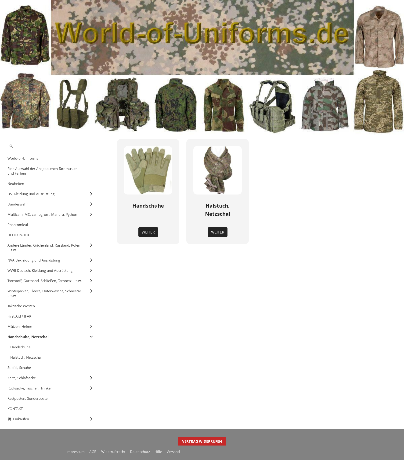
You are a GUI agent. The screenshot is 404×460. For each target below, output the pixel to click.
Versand (173, 451)
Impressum (75, 451)
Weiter (148, 232)
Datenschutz (140, 451)
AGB (93, 451)
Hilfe (158, 451)
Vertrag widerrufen (202, 441)
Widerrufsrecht (113, 451)
